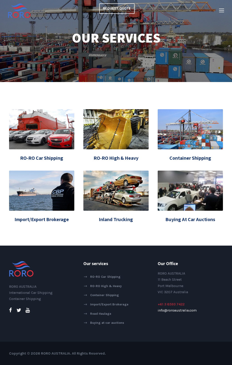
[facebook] (10, 310)
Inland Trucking (116, 219)
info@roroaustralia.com (177, 310)
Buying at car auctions (107, 323)
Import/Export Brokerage (41, 219)
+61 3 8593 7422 (171, 304)
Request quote (117, 8)
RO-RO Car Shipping (41, 158)
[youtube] (28, 310)
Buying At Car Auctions (190, 219)
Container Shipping (190, 158)
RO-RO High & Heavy (116, 158)
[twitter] (19, 310)
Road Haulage (100, 313)
